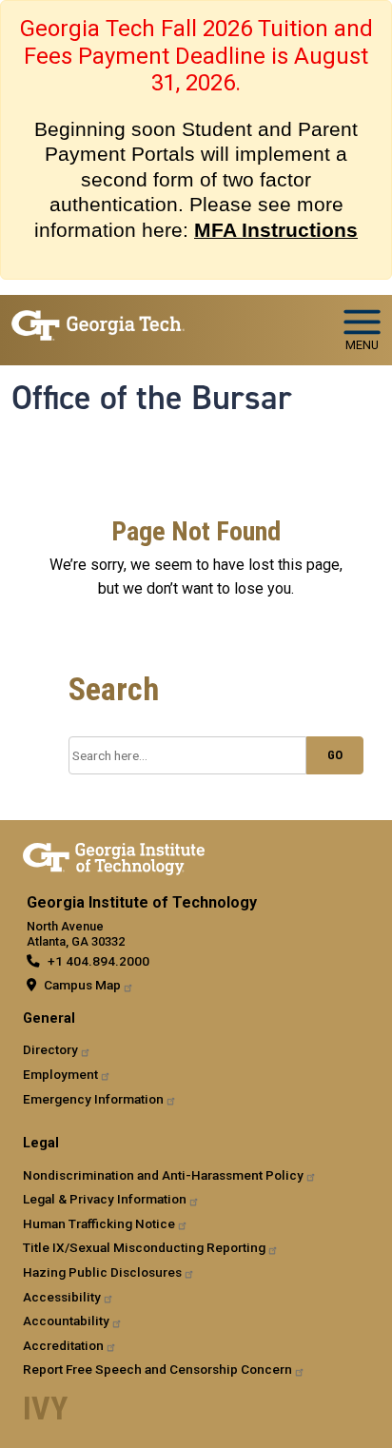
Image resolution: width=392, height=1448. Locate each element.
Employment (60, 1074)
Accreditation (63, 1345)
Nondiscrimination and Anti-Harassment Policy (163, 1175)
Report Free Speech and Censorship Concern (157, 1369)
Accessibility (62, 1296)
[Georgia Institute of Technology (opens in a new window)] (98, 322)
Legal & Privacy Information (104, 1198)
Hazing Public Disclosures (102, 1272)
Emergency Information (93, 1098)
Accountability (66, 1320)
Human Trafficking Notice (99, 1223)
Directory (50, 1049)
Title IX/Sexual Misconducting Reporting (144, 1247)
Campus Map (82, 984)
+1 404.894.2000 (98, 961)
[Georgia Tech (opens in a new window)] (114, 855)
